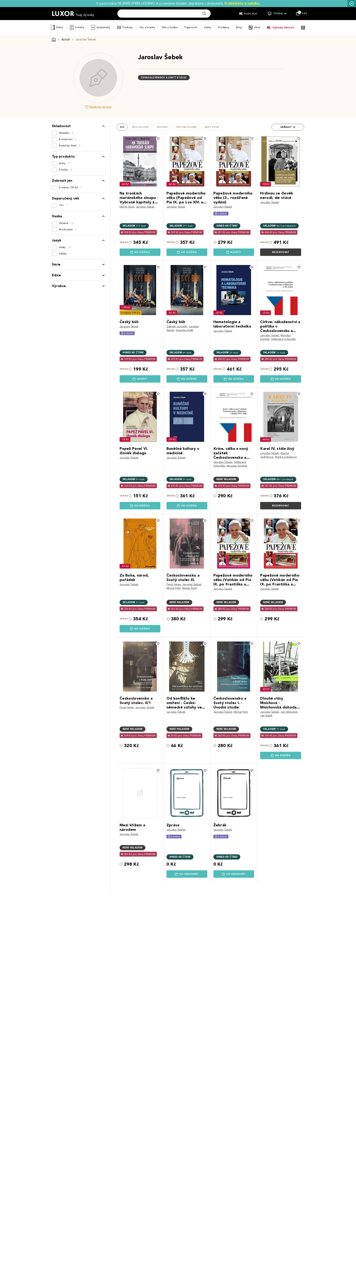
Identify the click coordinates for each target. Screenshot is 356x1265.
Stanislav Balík (184, 330)
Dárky (207, 27)
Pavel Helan (174, 584)
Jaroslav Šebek (145, 206)
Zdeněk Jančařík (177, 326)
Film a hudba (170, 27)
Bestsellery (140, 127)
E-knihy (79, 27)
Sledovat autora (100, 107)
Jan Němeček (289, 711)
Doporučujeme (186, 127)
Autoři (65, 39)
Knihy (59, 27)
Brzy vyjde (212, 127)
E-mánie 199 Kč (130, 312)
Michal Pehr (174, 588)
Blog (239, 27)
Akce (257, 27)
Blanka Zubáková (286, 457)
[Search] (204, 13)
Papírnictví (190, 27)
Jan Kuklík (266, 715)
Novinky (162, 127)
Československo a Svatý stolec (164, 77)
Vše (122, 127)
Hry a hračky (147, 27)
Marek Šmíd (127, 206)
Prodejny (223, 27)
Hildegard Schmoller (283, 339)
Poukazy (128, 27)
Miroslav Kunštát (237, 465)
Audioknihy (103, 27)
